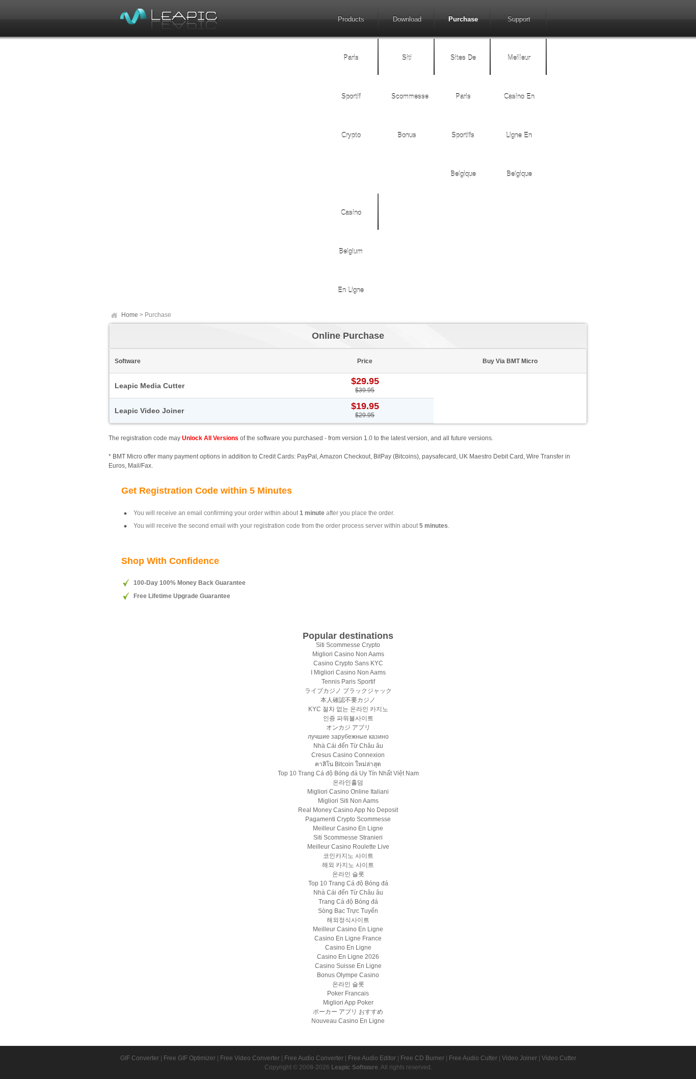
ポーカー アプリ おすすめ (348, 1011)
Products (351, 19)
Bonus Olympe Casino (348, 975)
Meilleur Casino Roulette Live (348, 846)
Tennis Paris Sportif (348, 681)
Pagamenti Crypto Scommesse (348, 819)
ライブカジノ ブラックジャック (348, 690)
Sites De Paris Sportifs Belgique (463, 116)
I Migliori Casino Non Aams (348, 672)
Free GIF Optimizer (190, 1058)
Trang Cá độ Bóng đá (348, 901)
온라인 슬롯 (348, 874)
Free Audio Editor (372, 1058)
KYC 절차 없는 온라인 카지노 (348, 709)
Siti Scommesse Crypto (348, 645)
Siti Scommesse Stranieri (348, 837)
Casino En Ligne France (348, 938)
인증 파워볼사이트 (348, 718)
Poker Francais (348, 993)
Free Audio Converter (313, 1058)
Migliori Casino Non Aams (348, 654)
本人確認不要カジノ (348, 700)
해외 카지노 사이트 (348, 865)
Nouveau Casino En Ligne (348, 1020)
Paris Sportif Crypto (351, 96)
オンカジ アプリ (348, 727)
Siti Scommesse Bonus (410, 96)
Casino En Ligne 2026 (348, 956)
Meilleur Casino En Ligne (348, 828)
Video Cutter (559, 1058)
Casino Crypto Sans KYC (348, 663)
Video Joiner (519, 1058)
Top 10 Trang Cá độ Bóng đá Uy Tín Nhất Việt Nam (348, 773)
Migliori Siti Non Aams (348, 800)
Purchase (463, 19)
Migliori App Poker (348, 1002)
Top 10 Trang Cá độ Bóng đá (348, 883)
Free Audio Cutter (473, 1058)
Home (129, 314)
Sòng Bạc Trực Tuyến (348, 910)
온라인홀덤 (348, 782)
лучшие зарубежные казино (348, 736)
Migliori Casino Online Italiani (348, 791)
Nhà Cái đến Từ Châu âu (348, 745)
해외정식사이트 (348, 920)
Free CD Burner (422, 1058)
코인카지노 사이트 (348, 855)
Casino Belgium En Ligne (351, 251)
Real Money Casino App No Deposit (348, 810)
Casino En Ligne (348, 947)
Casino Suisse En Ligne (348, 965)
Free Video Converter (250, 1058)
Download (407, 19)
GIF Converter (139, 1058)
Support (518, 19)
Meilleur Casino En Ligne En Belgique (519, 116)
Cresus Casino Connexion (348, 755)
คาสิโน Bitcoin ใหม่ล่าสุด (348, 764)
